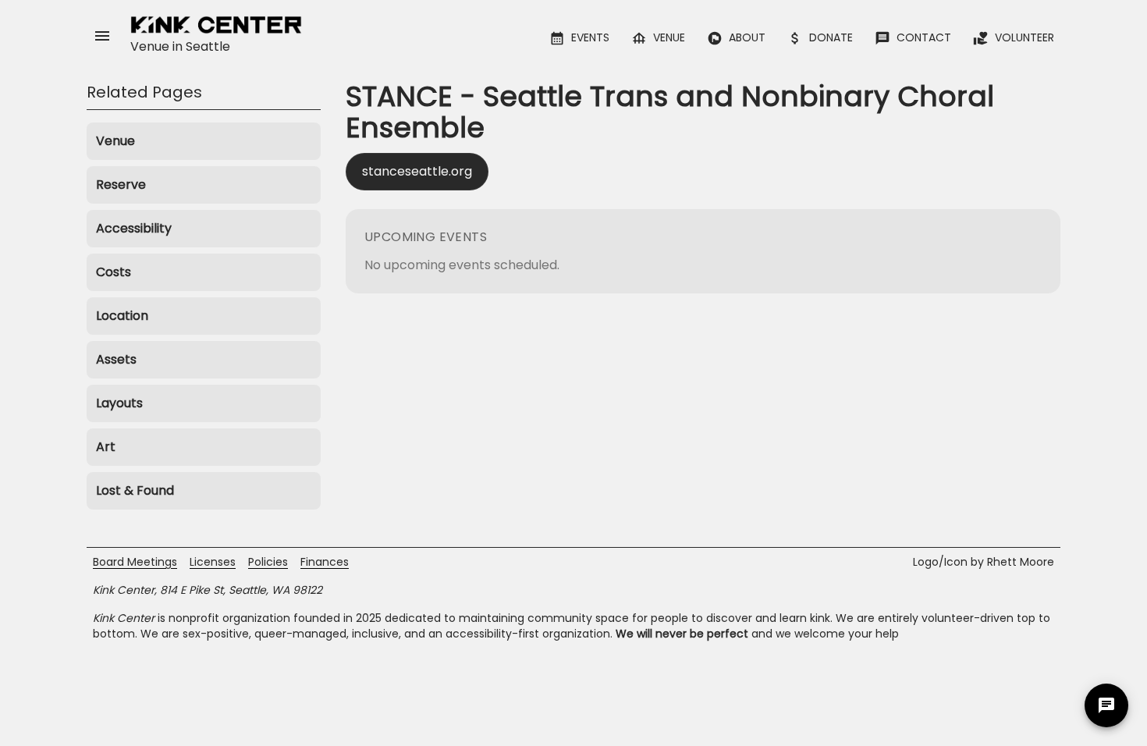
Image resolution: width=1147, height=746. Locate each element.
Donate (831, 37)
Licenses (213, 562)
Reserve (121, 185)
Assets (116, 359)
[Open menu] (102, 36)
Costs (113, 272)
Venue (669, 37)
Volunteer (1024, 37)
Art (105, 447)
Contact (924, 37)
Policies (268, 562)
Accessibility (134, 228)
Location (122, 316)
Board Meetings (135, 562)
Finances (324, 562)
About (747, 37)
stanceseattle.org (417, 171)
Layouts (119, 403)
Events (590, 37)
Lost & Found (135, 490)
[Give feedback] (1106, 705)
